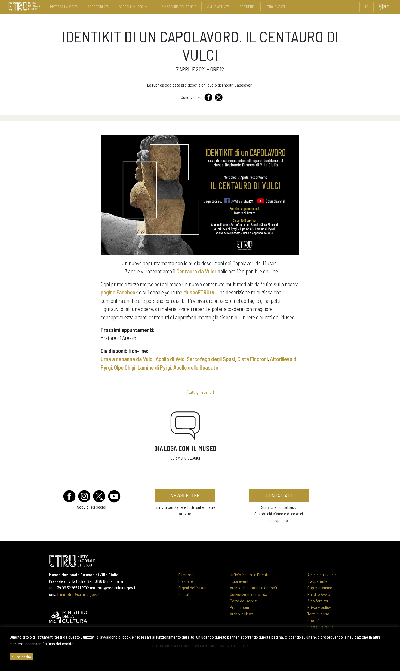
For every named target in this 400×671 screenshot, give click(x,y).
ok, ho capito (21, 656)
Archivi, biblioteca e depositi (254, 587)
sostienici (248, 6)
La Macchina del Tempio (178, 6)
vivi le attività (218, 6)
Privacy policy (319, 607)
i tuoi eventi (275, 6)
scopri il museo (131, 6)
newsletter (185, 495)
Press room (239, 607)
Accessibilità (98, 6)
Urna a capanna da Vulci (127, 358)
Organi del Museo (192, 587)
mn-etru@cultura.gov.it (79, 594)
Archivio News (242, 613)
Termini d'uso (318, 613)
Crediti (313, 620)
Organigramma (319, 587)
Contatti (185, 594)
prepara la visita (64, 6)
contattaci (279, 495)
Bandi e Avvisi (319, 594)
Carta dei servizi (244, 600)
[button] (390, 6)
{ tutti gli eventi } (200, 392)
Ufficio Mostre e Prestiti (250, 574)
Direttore (185, 574)
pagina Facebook (119, 292)
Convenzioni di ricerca (248, 594)
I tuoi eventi (240, 581)
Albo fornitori (318, 600)
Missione (185, 581)
